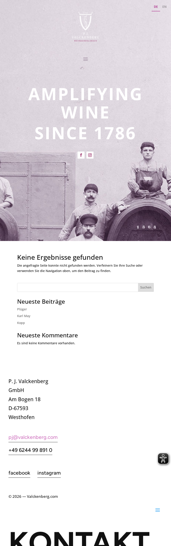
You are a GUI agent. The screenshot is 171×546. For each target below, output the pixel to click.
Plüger (22, 309)
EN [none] (164, 6)
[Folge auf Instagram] (90, 155)
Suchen (145, 287)
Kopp (21, 323)
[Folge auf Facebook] (81, 155)
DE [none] (156, 6)
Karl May (23, 316)
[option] (164, 7)
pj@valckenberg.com (33, 437)
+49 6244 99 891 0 (30, 450)
